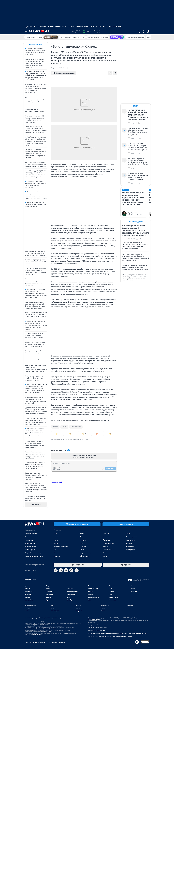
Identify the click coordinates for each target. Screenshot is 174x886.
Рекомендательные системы (96, 630)
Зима (82, 534)
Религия (106, 553)
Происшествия (108, 543)
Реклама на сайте (31, 534)
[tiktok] (77, 570)
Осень (105, 537)
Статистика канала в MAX (34, 556)
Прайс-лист (29, 537)
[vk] (61, 570)
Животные (57, 553)
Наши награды (30, 543)
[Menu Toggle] (25, 31)
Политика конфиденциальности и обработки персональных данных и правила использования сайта (117, 633)
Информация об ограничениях (97, 625)
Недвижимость (30, 27)
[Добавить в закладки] (110, 73)
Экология (129, 543)
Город (56, 543)
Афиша (71, 27)
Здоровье (57, 556)
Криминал (83, 537)
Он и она (106, 534)
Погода (51, 27)
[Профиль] (148, 31)
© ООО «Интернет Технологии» (56, 642)
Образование (84, 556)
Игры (110, 27)
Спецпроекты (130, 550)
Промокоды (117, 27)
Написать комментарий (65, 73)
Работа (105, 546)
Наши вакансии (30, 546)
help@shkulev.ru (37, 634)
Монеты (64, 426)
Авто (55, 534)
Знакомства (42, 27)
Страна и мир (130, 540)
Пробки (98, 27)
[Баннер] (50, 37)
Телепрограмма (61, 27)
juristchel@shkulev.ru (70, 633)
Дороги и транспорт (61, 546)
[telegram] (56, 570)
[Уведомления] (143, 31)
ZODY (104, 27)
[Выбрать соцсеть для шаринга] (115, 73)
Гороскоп (79, 27)
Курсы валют (89, 27)
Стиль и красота (131, 537)
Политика (106, 540)
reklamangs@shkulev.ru (94, 619)
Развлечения (107, 550)
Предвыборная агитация (33, 553)
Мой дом (83, 546)
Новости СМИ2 (57, 482)
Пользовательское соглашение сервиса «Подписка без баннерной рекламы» (110, 636)
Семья (105, 556)
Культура (83, 540)
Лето (81, 543)
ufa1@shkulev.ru (46, 631)
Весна (56, 540)
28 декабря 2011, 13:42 (57, 68)
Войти (58, 469)
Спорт (128, 534)
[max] (71, 570)
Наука (82, 550)
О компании (29, 540)
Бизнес (56, 537)
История (55, 426)
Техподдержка (30, 550)
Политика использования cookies (98, 627)
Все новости (35, 45)
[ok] (66, 570)
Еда (55, 550)
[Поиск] (138, 31)
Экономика (130, 546)
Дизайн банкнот (76, 426)
